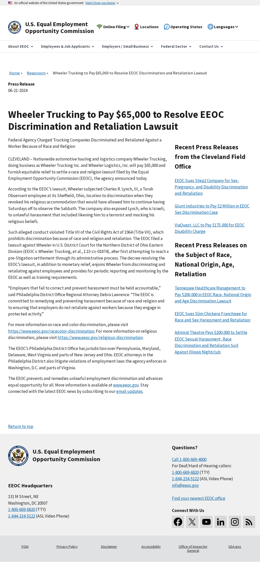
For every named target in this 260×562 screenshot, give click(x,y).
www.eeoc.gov (126, 385)
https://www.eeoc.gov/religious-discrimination (100, 337)
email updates (129, 391)
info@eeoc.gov (185, 485)
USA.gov (235, 546)
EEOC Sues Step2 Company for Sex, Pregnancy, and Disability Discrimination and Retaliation (211, 187)
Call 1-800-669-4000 (189, 459)
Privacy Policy (67, 546)
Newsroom (36, 72)
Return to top (20, 426)
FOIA (25, 546)
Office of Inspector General (193, 548)
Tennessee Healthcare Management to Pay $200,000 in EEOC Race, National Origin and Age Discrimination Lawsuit (213, 294)
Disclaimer (109, 546)
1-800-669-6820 (21, 509)
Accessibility (151, 546)
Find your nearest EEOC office (198, 498)
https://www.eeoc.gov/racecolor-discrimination (51, 331)
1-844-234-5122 (21, 516)
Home (14, 72)
